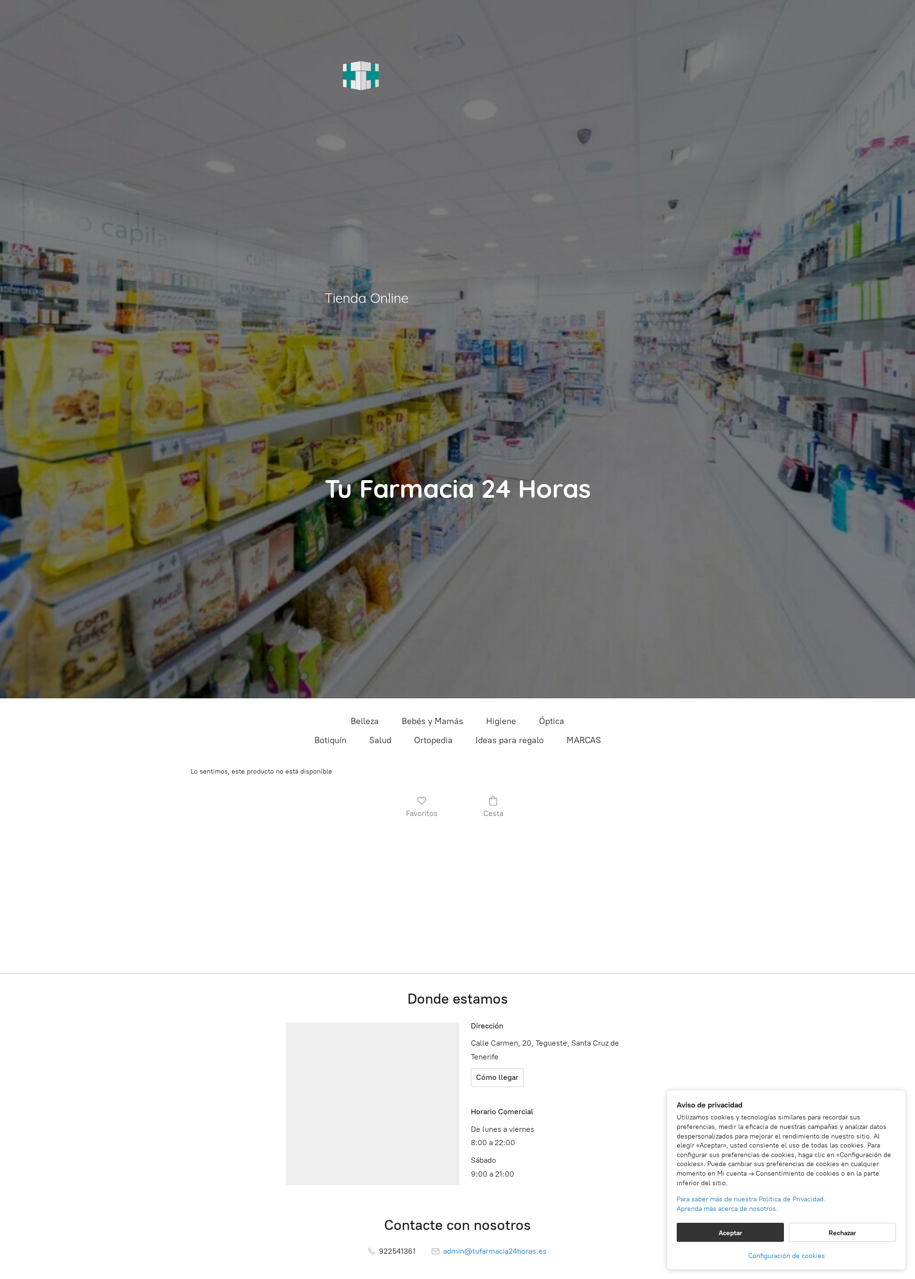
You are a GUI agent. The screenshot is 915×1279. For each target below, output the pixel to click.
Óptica (551, 721)
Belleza (365, 721)
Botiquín (330, 740)
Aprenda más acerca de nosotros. (727, 1209)
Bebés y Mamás (432, 721)
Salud (380, 740)
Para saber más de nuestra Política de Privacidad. (751, 1199)
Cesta (493, 813)
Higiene (501, 721)
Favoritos (421, 813)
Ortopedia (433, 740)
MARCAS (584, 740)
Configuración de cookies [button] (786, 1256)
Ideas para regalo (510, 740)
